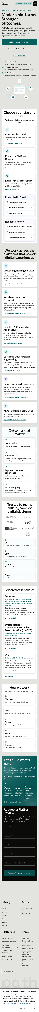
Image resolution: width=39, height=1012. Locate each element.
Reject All (21, 1008)
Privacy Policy (25, 1003)
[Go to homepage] (5, 3)
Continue (31, 1008)
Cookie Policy (14, 1003)
